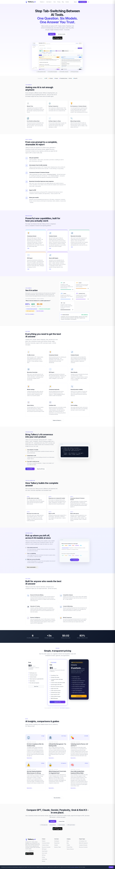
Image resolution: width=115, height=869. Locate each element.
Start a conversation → (32, 567)
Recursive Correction (46, 847)
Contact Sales (79, 696)
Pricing (58, 1)
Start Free (52, 34)
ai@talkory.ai (31, 850)
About (68, 841)
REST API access (54, 698)
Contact (67, 1)
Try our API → (30, 468)
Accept (111, 867)
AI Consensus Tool (82, 841)
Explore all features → (57, 420)
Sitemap (43, 861)
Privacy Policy (69, 847)
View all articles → (57, 797)
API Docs (44, 855)
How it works (44, 853)
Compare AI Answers (83, 845)
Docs (55, 1)
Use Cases (48, 1)
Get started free (82, 1)
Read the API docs (41, 468)
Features (42, 1)
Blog (63, 1)
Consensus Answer (46, 843)
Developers (56, 841)
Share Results (44, 851)
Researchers (56, 843)
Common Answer (45, 845)
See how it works (61, 34)
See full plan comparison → (65, 707)
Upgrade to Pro (57, 701)
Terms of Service (70, 849)
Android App (44, 859)
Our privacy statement (74, 867)
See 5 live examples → (30, 314)
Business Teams (57, 847)
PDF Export (44, 849)
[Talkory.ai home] (30, 2)
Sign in (75, 1)
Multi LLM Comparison (83, 843)
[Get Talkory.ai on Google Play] (57, 39)
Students (56, 845)
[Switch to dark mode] (88, 2)
